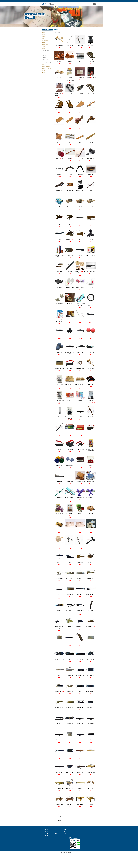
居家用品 (44, 72)
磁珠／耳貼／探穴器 (46, 50)
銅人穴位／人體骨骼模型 (46, 68)
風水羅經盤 (44, 70)
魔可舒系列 (45, 55)
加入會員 (46, 833)
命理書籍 (44, 42)
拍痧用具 (44, 57)
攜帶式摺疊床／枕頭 (46, 66)
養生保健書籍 (44, 38)
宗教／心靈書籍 (45, 44)
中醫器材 (44, 46)
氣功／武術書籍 (45, 40)
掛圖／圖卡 (44, 64)
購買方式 (55, 831)
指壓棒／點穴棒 (45, 59)
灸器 (44, 52)
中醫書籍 (44, 32)
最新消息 (55, 829)
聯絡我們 (46, 835)
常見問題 (64, 833)
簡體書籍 (44, 34)
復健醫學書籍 (44, 36)
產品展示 (64, 829)
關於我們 (46, 829)
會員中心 (64, 831)
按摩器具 (44, 60)
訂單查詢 (55, 833)
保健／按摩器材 (45, 48)
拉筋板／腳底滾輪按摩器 (47, 62)
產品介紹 (46, 831)
